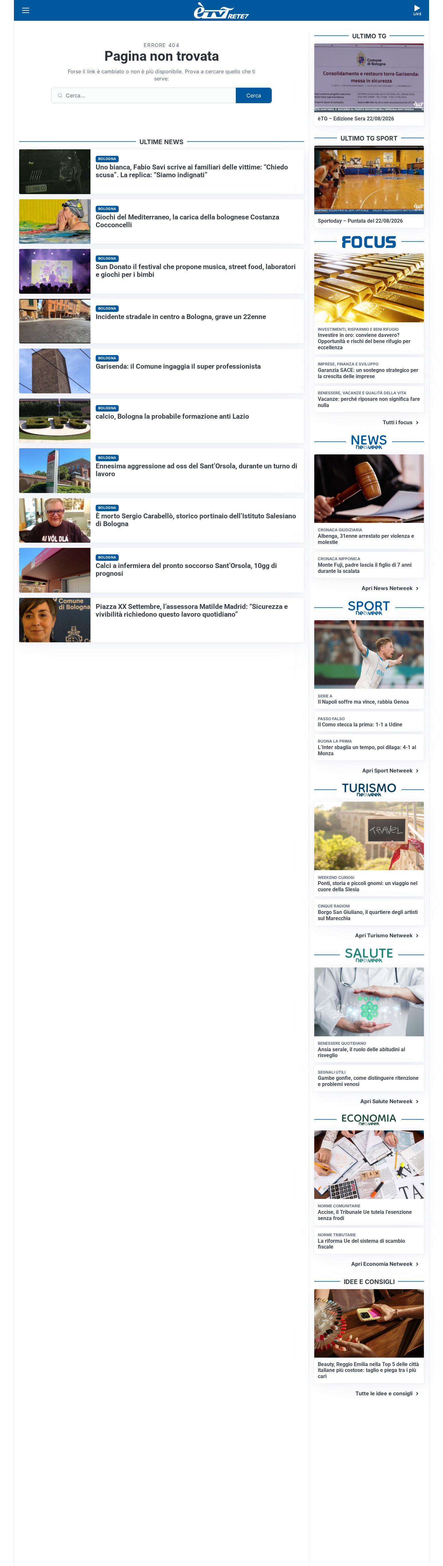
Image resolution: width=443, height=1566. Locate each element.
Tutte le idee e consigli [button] (384, 1393)
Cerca (253, 95)
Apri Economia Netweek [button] (382, 1264)
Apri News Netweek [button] (387, 588)
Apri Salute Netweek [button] (386, 1101)
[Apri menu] (25, 10)
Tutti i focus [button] (398, 422)
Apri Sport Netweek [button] (387, 770)
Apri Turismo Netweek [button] (384, 935)
